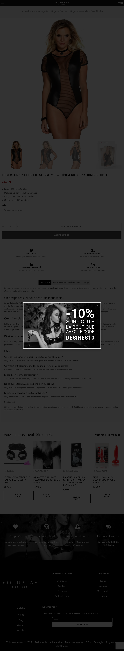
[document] (62, 325)
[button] (97, 306)
